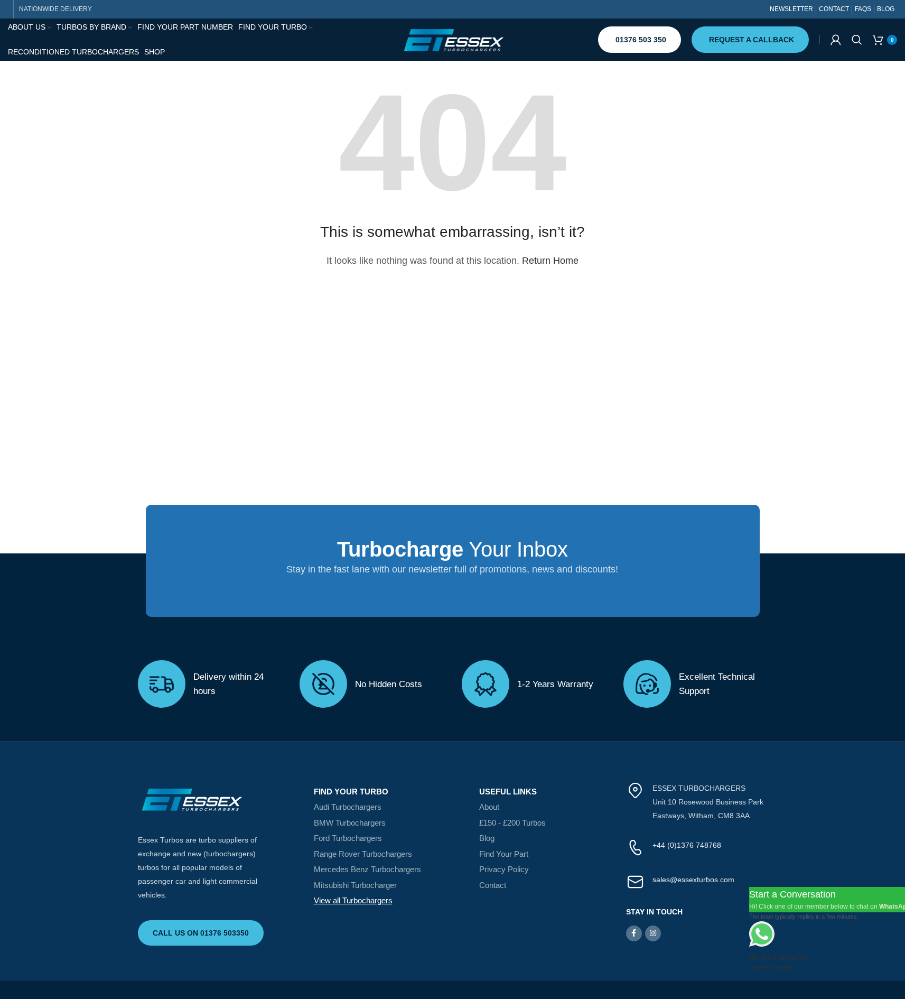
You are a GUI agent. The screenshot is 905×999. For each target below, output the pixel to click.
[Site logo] (453, 39)
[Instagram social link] (653, 933)
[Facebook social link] (634, 933)
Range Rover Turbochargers (363, 853)
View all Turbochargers (353, 900)
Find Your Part (503, 853)
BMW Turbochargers (350, 822)
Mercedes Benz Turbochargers (367, 869)
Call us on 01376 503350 (201, 933)
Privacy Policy (504, 869)
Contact (492, 885)
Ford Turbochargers (348, 838)
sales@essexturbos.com (693, 879)
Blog (487, 838)
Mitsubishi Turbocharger (355, 885)
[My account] (835, 39)
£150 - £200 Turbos (512, 822)
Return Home (550, 260)
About (489, 806)
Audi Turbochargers (347, 806)
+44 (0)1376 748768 (686, 845)
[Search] (856, 39)
